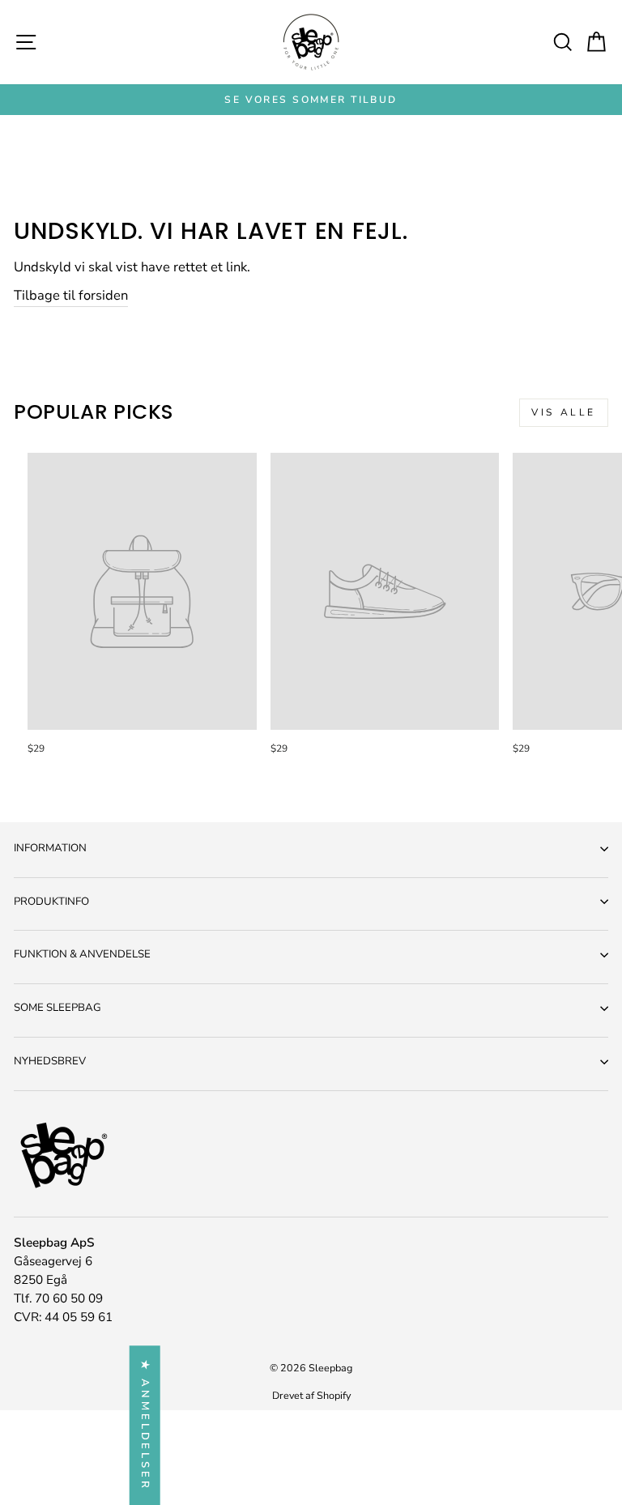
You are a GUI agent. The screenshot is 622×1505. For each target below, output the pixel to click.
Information (50, 848)
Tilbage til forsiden (71, 295)
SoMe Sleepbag (57, 1007)
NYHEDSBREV (50, 1061)
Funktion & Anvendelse (82, 954)
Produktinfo (51, 901)
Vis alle (563, 412)
